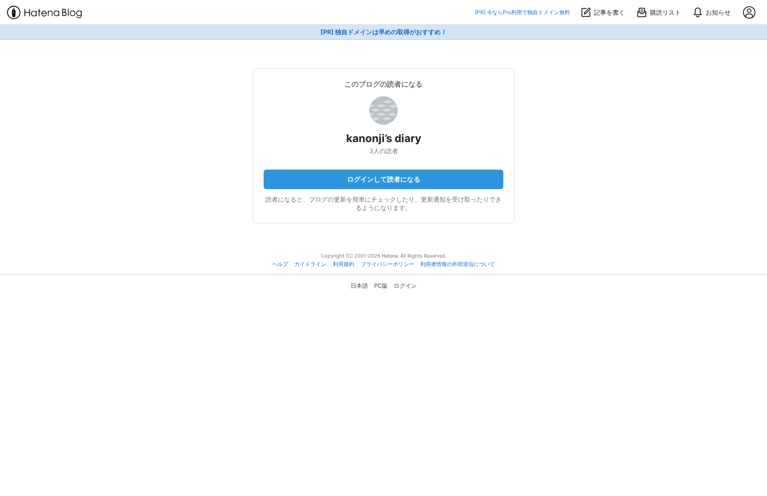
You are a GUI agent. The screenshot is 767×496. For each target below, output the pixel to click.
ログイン (405, 285)
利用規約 (343, 264)
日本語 (359, 285)
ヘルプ (280, 264)
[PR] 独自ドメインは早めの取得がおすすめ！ (383, 32)
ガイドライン (310, 264)
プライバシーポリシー (387, 264)
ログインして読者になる (383, 179)
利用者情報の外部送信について (457, 264)
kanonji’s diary (383, 138)
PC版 (380, 285)
